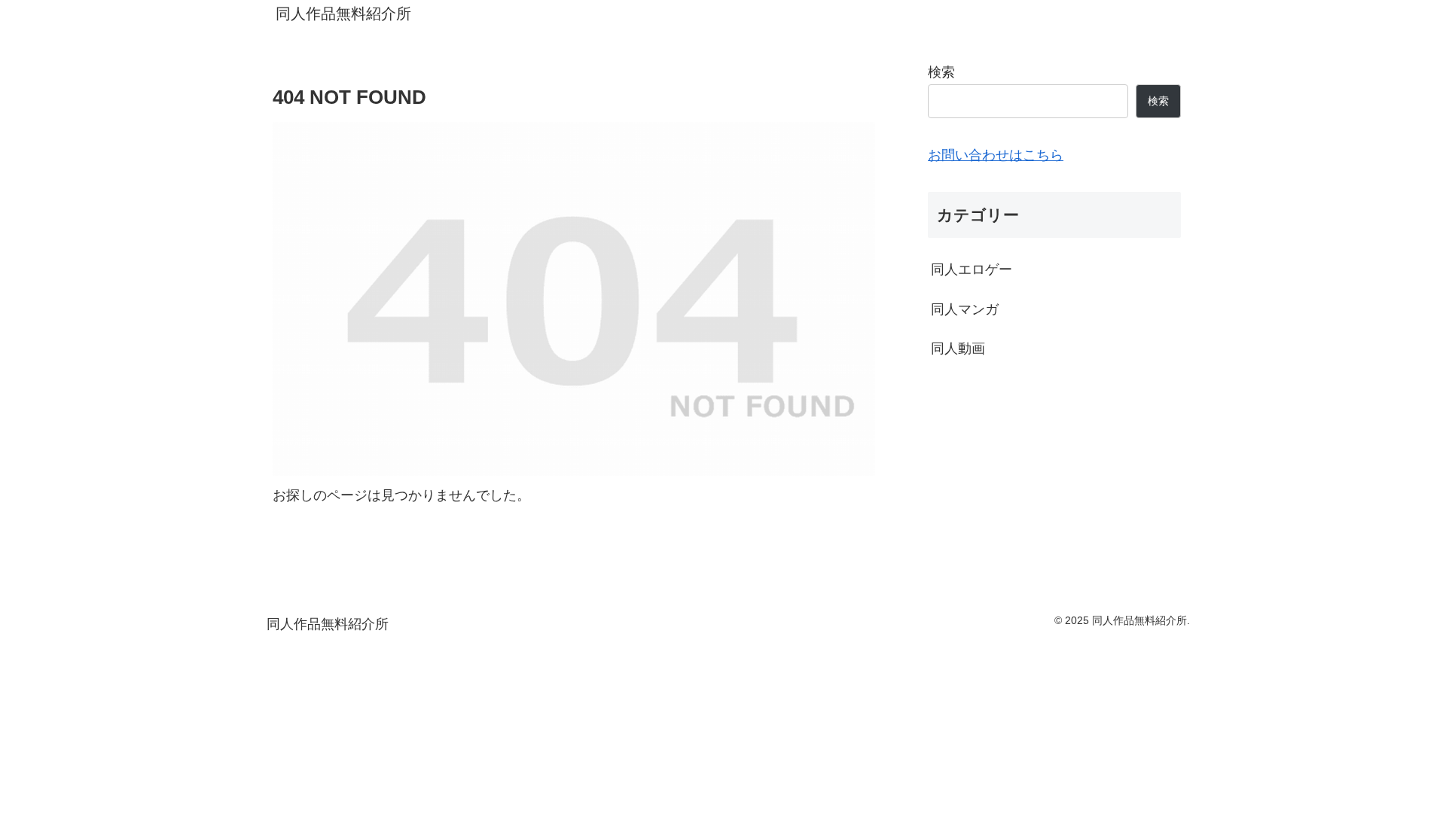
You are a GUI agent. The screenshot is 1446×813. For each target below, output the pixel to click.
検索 (941, 72)
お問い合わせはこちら (995, 155)
